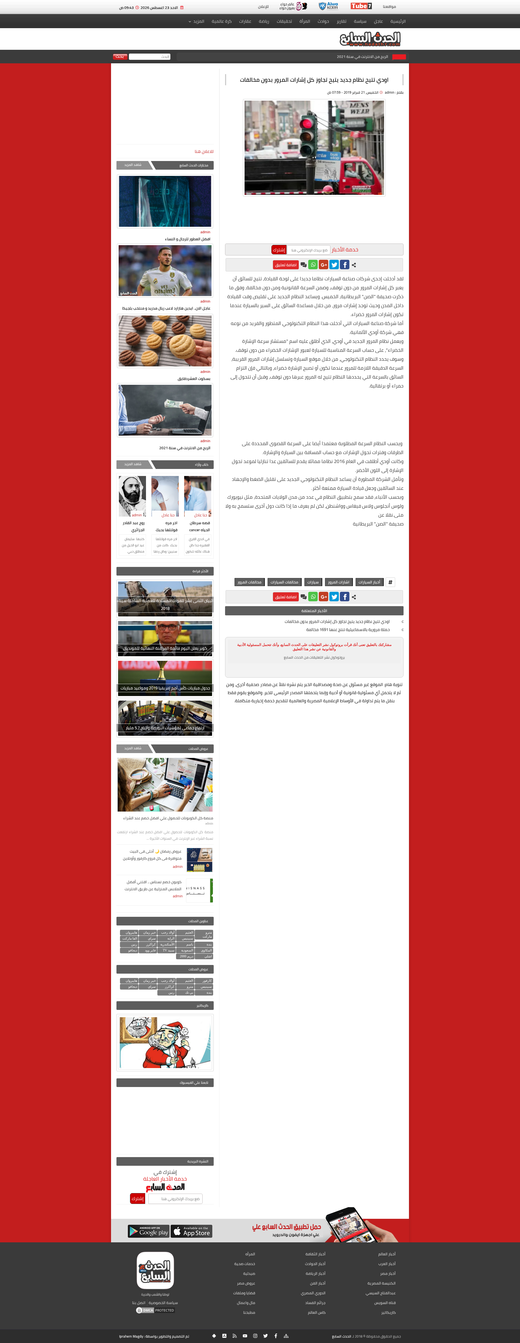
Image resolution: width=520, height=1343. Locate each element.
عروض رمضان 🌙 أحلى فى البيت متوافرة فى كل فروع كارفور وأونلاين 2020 (152, 855)
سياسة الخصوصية (163, 1302)
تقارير (341, 21)
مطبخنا (249, 1312)
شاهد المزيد (132, 165)
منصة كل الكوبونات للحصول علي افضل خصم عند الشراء (343, 56)
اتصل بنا (138, 1302)
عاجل (378, 21)
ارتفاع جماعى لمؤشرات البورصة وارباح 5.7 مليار (165, 728)
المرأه (250, 1253)
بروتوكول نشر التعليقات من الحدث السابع (314, 657)
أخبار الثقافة (316, 1253)
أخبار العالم (387, 1253)
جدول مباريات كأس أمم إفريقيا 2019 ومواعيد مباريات (165, 688)
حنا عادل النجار (201, 518)
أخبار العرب (387, 1263)
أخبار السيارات (369, 582)
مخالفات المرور (249, 582)
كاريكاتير (388, 1312)
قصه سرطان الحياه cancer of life (199, 526)
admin (205, 231)
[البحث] (120, 57)
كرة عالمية (222, 21)
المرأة (305, 21)
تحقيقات (284, 21)
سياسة (360, 21)
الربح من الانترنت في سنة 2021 (184, 447)
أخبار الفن (318, 1283)
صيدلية (249, 1273)
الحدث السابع (341, 1336)
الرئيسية (398, 21)
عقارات (245, 21)
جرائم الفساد (315, 1302)
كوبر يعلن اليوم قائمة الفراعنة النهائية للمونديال (165, 648)
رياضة (264, 21)
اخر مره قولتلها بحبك (166, 526)
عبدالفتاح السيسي (381, 1292)
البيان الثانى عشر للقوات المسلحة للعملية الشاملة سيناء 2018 (165, 604)
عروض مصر (246, 1283)
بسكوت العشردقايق (194, 378)
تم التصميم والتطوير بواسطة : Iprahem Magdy (154, 1336)
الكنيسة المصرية (382, 1283)
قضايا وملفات (244, 1292)
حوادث (323, 21)
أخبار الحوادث (315, 1263)
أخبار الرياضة (316, 1273)
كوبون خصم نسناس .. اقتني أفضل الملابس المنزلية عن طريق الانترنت (153, 885)
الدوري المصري (313, 1292)
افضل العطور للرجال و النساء (187, 238)
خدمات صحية (244, 1263)
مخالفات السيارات (284, 582)
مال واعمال (246, 1302)
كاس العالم (317, 1312)
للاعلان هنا (204, 151)
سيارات (313, 582)
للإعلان (263, 6)
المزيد (198, 21)
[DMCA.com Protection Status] (155, 1312)
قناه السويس (385, 1302)
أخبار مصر (388, 1273)
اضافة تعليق (286, 264)
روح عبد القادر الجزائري (134, 526)
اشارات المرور (338, 582)
